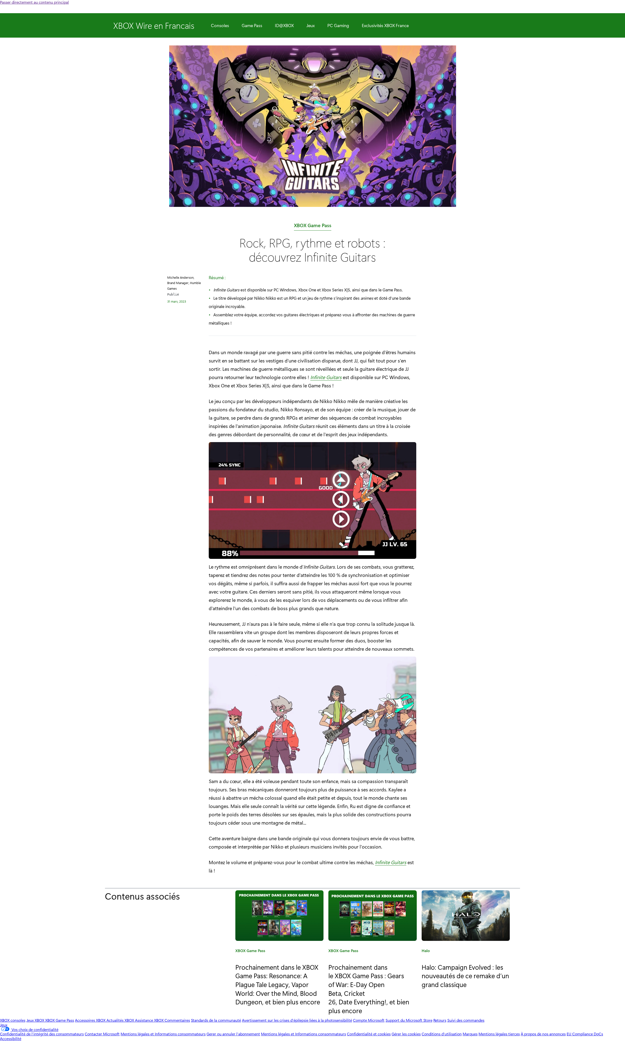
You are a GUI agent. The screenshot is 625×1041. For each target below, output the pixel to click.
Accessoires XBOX (90, 1020)
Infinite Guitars (326, 377)
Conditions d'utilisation (442, 1033)
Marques (470, 1033)
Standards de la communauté (216, 1020)
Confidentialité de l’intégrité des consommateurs (42, 1033)
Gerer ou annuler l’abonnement (233, 1033)
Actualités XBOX (120, 1020)
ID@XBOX (284, 25)
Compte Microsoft (369, 1020)
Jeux (310, 25)
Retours (439, 1020)
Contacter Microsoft (102, 1033)
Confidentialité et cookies (369, 1033)
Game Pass (252, 25)
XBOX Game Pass (312, 226)
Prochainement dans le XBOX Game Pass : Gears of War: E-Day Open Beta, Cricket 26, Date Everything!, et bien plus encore (368, 988)
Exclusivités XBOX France (385, 25)
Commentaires (177, 1020)
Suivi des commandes (465, 1020)
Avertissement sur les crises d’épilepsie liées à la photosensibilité (297, 1020)
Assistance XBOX (150, 1020)
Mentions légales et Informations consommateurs (163, 1033)
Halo (426, 951)
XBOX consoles (12, 1020)
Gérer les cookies (406, 1033)
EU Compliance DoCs (585, 1033)
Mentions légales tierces (499, 1033)
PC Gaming (338, 25)
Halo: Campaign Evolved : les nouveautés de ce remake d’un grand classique (465, 975)
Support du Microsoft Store (408, 1020)
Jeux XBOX (35, 1020)
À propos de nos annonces (543, 1033)
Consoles (220, 25)
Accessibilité (10, 1038)
